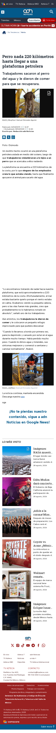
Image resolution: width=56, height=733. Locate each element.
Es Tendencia (13, 32)
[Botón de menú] (2, 12)
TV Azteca (20, 4)
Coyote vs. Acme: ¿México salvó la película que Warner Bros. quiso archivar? (43, 543)
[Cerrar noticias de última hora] (53, 25)
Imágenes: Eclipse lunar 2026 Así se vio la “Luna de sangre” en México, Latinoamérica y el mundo (42, 605)
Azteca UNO (33, 4)
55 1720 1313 (33, 675)
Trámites (5, 20)
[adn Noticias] (28, 12)
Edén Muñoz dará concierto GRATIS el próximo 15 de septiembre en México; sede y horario (42, 481)
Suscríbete (34, 20)
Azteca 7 (45, 4)
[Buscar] (52, 11)
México (17, 20)
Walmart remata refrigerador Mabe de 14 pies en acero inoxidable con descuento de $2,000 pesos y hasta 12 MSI (43, 574)
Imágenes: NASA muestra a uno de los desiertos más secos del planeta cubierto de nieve (42, 450)
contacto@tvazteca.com (38, 672)
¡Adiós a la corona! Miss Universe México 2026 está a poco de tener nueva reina (42, 512)
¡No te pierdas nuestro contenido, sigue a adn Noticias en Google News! (28, 416)
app (23, 396)
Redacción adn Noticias (23, 131)
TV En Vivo (50, 20)
